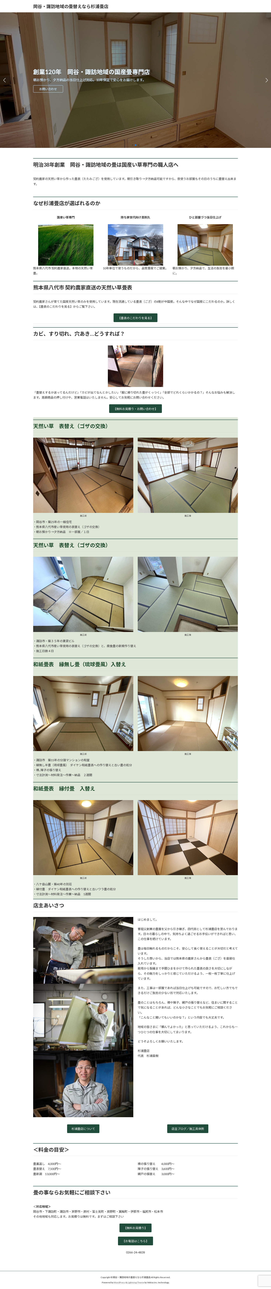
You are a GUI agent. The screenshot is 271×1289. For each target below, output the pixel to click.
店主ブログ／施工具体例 (188, 1128)
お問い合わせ (48, 89)
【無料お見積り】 (135, 1228)
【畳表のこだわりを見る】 (135, 318)
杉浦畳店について (83, 1128)
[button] (132, 145)
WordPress (119, 1282)
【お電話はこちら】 (135, 1241)
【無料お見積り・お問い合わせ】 (135, 409)
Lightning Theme (136, 1282)
